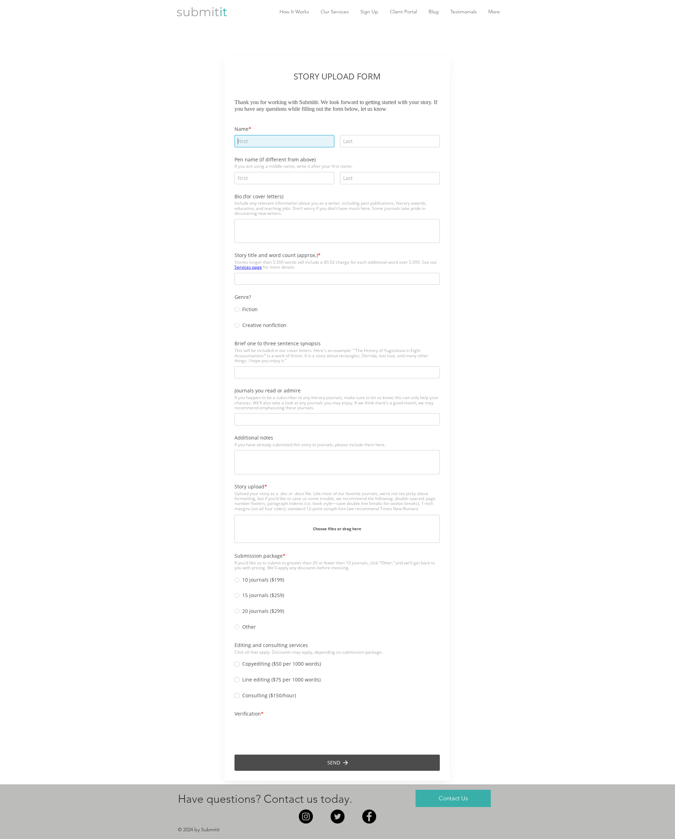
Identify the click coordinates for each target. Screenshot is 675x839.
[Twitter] (337, 816)
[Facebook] (369, 816)
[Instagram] (306, 816)
